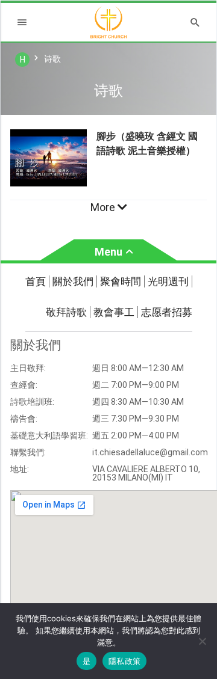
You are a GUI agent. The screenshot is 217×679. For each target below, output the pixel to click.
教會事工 (113, 312)
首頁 (35, 281)
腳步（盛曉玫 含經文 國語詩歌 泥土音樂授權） (147, 143)
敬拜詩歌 (66, 312)
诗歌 (52, 59)
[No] (202, 641)
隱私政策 (124, 661)
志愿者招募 (166, 312)
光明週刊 (168, 281)
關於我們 (72, 281)
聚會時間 (120, 281)
